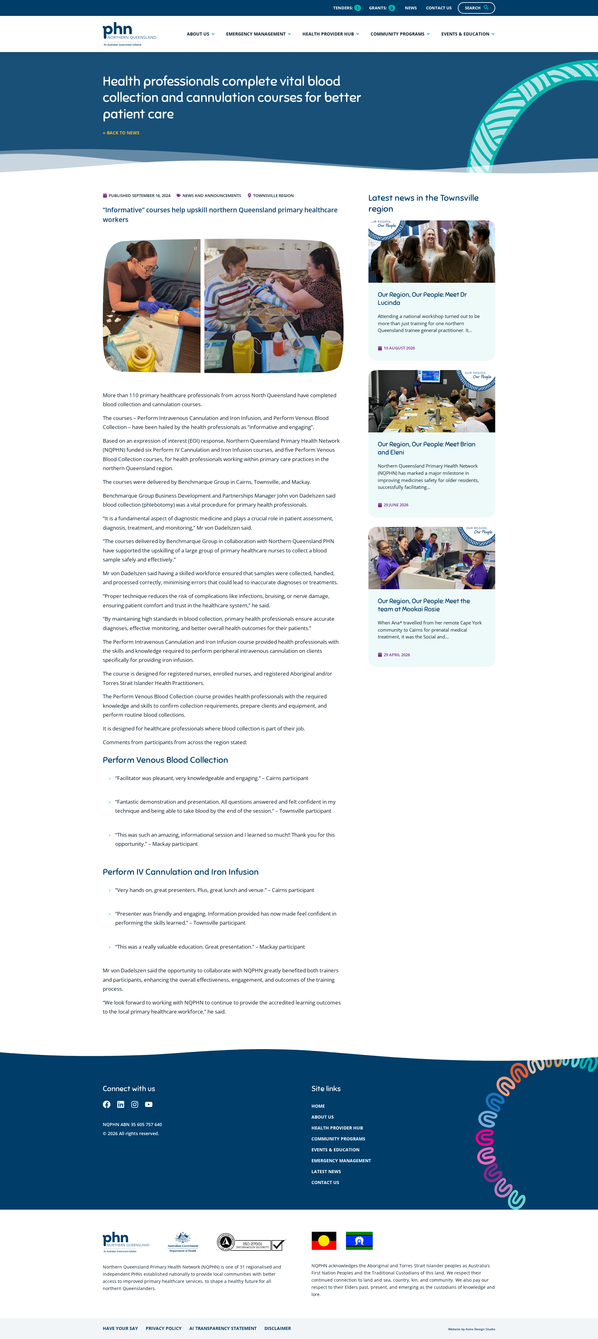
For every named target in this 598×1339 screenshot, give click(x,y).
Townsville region (273, 195)
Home (318, 1106)
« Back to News (121, 132)
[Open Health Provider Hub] (357, 34)
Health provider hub (337, 1128)
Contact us (325, 1182)
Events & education (335, 1149)
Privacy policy (164, 1328)
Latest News (326, 1171)
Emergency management (341, 1160)
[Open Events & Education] (493, 34)
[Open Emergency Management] (289, 34)
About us (322, 1117)
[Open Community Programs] (428, 34)
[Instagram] (135, 1104)
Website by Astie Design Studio (471, 1329)
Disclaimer (277, 1328)
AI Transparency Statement (223, 1328)
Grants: (378, 8)
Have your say (120, 1328)
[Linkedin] (121, 1104)
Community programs (338, 1138)
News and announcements (212, 195)
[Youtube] (149, 1104)
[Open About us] (213, 34)
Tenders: (343, 8)
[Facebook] (107, 1104)
